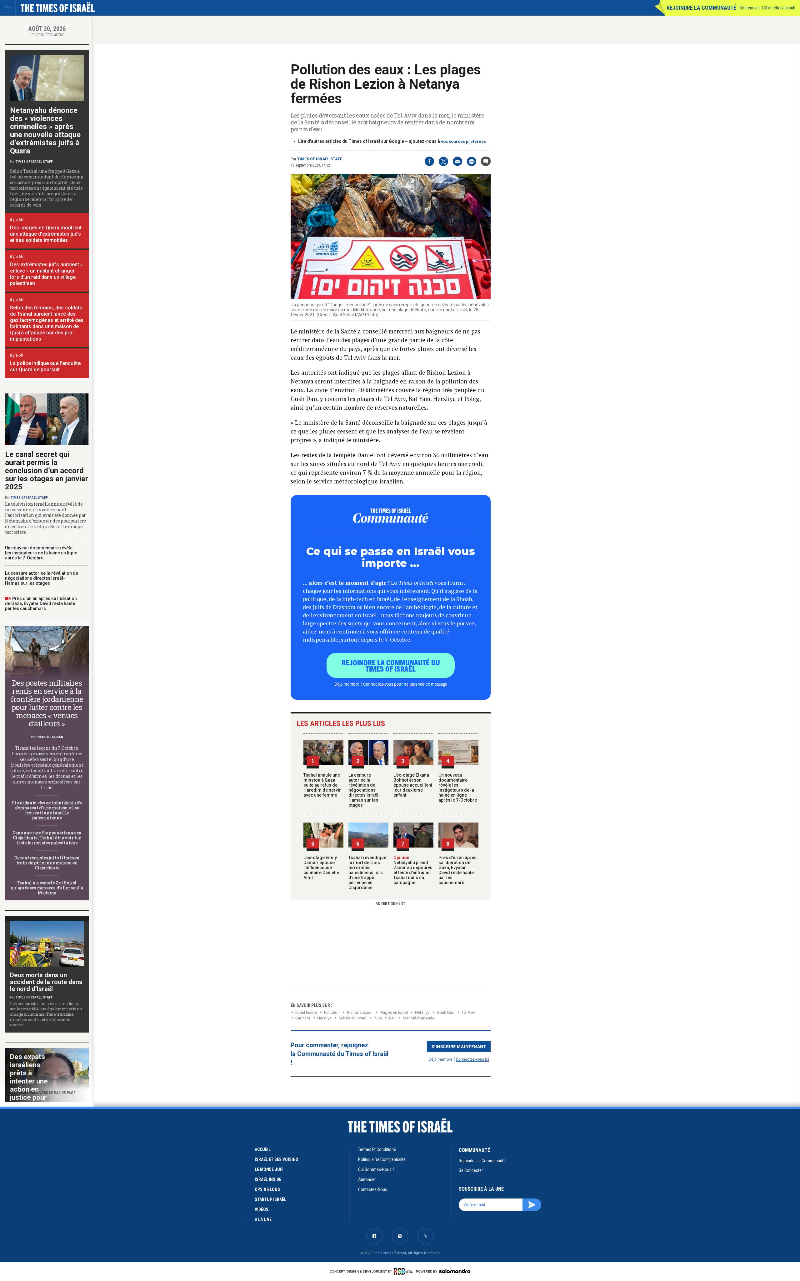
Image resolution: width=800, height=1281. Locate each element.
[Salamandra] (454, 1271)
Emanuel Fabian (50, 737)
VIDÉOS (261, 1209)
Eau (392, 1018)
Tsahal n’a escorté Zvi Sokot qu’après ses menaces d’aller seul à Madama (47, 888)
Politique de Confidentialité (382, 1159)
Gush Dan (445, 1012)
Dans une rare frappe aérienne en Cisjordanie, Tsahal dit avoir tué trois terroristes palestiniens (47, 838)
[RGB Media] (404, 1271)
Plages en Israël (394, 1012)
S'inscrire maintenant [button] (459, 1046)
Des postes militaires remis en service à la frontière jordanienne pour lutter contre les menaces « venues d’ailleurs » (47, 703)
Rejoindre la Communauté (701, 7)
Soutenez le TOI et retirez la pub (767, 7)
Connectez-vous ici (472, 1059)
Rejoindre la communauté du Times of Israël (391, 665)
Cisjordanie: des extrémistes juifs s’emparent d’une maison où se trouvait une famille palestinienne (47, 810)
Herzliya (324, 1018)
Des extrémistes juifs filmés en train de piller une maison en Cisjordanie (46, 863)
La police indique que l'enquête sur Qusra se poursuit (45, 366)
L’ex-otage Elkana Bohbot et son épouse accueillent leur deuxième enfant (412, 785)
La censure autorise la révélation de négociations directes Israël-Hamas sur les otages (364, 790)
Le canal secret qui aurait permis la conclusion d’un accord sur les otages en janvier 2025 (46, 470)
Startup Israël (270, 1199)
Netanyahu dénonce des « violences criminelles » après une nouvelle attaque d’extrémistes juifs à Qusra (45, 130)
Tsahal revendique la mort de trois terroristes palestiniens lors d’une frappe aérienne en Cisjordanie (367, 872)
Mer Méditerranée (418, 1018)
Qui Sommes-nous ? (376, 1169)
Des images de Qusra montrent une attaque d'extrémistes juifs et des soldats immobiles (46, 234)
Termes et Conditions (377, 1149)
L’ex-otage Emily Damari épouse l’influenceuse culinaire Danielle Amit (321, 867)
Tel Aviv (468, 1012)
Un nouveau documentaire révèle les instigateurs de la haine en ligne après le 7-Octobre (457, 788)
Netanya (422, 1012)
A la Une (263, 1219)
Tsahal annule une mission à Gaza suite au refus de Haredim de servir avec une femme (322, 785)
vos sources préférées (463, 141)
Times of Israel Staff (319, 159)
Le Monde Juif (269, 1169)
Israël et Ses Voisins (276, 1159)
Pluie (377, 1018)
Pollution (332, 1012)
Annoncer (367, 1179)
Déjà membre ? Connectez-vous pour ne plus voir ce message (390, 684)
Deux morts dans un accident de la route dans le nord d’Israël (46, 982)
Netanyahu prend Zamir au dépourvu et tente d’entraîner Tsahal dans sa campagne (412, 870)
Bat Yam (302, 1018)
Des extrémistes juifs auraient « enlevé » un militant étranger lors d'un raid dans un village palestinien (46, 274)
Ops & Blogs (267, 1189)
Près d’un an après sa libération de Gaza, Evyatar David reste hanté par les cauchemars (457, 870)
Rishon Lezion (359, 1012)
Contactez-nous (372, 1189)
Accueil (263, 1149)
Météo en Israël (352, 1018)
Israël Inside (306, 1012)
